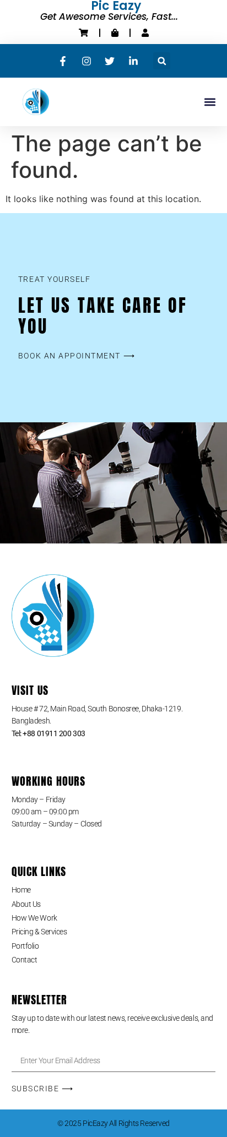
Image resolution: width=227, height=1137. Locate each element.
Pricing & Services (39, 931)
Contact (24, 959)
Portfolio (25, 946)
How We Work (34, 917)
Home (21, 889)
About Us (26, 904)
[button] (161, 60)
